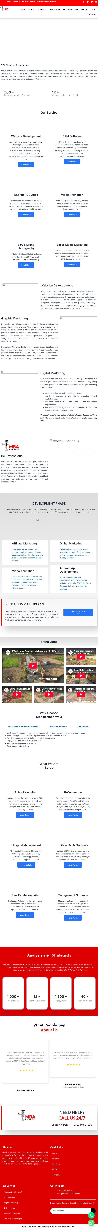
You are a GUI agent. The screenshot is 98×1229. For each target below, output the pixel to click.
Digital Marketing (11, 1203)
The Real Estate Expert (70, 9)
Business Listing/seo (12, 1213)
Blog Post (84, 9)
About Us (31, 9)
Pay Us (93, 9)
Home (23, 9)
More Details (25, 815)
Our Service (41, 9)
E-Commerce (9, 1208)
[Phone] (91, 1215)
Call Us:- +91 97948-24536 (78, 612)
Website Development (13, 1192)
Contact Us (91, 14)
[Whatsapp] (91, 1223)
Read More (26, 164)
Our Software (55, 9)
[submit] (93, 1211)
